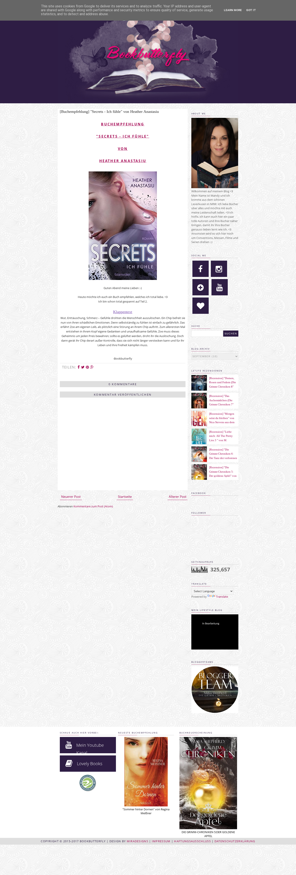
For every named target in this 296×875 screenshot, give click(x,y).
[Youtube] (219, 287)
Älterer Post (177, 496)
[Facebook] (200, 269)
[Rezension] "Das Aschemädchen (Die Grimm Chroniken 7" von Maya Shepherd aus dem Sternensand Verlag (223, 404)
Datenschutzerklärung (235, 841)
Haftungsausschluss (192, 841)
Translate (222, 597)
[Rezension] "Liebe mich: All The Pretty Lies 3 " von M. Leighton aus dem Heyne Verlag (221, 440)
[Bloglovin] (200, 287)
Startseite (125, 496)
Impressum (161, 841)
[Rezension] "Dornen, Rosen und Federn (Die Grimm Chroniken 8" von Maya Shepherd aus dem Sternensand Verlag (223, 387)
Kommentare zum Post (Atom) (93, 506)
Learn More (233, 10)
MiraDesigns (137, 841)
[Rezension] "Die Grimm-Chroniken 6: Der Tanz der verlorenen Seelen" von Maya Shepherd (223, 458)
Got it (251, 10)
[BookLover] (200, 306)
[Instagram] (219, 269)
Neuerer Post (71, 496)
